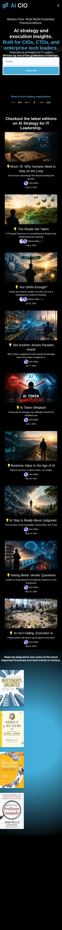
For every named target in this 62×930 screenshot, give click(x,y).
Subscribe (31, 70)
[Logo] (15, 5)
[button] (31, 666)
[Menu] (58, 5)
